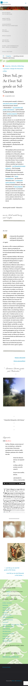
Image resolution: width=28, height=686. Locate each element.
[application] (14, 483)
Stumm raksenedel (20, 358)
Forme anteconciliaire (19, 361)
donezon (8, 591)
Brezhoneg (5, 605)
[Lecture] (4, 483)
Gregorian (8, 56)
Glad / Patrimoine (7, 610)
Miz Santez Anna (7, 631)
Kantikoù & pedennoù (8, 617)
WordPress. (19, 681)
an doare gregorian (12, 114)
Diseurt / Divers (6, 607)
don (8, 595)
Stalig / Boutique (7, 638)
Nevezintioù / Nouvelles (8, 633)
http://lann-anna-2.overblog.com (11, 657)
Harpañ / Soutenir (7, 615)
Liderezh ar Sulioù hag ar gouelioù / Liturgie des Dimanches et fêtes (13, 68)
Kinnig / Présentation (8, 620)
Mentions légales (6, 667)
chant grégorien (18, 187)
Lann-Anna (5, 622)
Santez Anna (5, 636)
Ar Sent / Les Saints (7, 603)
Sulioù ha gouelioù (7, 641)
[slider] (23, 483)
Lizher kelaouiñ (6, 629)
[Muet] (20, 483)
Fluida (13, 681)
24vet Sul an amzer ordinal (10, 103)
